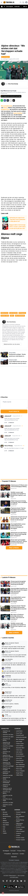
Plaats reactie (14, 411)
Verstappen (9, 6)
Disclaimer (14, 856)
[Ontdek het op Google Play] (9, 886)
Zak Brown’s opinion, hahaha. (10, 704)
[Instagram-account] (10, 881)
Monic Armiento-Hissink (12, 643)
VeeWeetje (8, 667)
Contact (22, 853)
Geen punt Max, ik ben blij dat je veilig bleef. (14, 688)
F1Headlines (7, 853)
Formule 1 (13, 850)
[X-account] (3, 881)
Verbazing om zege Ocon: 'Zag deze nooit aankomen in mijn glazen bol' (17, 219)
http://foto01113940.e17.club (11, 420)
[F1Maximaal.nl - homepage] (8, 2)
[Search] (20, 2)
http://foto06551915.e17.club (11, 439)
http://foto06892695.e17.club (11, 430)
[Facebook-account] (7, 881)
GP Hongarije (22, 312)
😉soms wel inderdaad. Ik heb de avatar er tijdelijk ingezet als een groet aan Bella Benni (14, 672)
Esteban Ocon (5, 109)
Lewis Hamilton (17, 113)
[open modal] (26, 2)
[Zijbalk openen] (1, 2)
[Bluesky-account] (21, 881)
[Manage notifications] (3, 893)
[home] (2, 6)
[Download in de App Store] (19, 886)
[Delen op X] (8, 100)
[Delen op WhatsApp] (2, 100)
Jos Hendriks (9, 659)
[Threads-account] (25, 881)
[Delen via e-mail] (11, 100)
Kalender (17, 6)
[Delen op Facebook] (5, 100)
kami (6, 683)
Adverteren (15, 853)
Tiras (6, 714)
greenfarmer (8, 700)
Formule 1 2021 (4, 315)
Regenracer (8, 692)
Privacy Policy (21, 850)
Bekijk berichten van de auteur (12, 344)
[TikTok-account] (14, 881)
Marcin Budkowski (6, 106)
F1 (4, 6)
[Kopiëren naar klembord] (14, 100)
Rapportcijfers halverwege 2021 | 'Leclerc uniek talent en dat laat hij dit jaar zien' (17, 226)
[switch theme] (23, 2)
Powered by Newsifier (14, 890)
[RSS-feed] (18, 881)
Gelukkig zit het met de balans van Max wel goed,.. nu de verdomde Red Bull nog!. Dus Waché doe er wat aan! (14, 719)
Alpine (5, 107)
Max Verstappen (5, 56)
